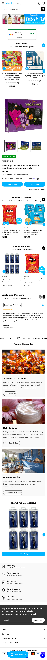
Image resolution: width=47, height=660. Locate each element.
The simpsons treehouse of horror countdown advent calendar (20, 166)
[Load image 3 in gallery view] (36, 146)
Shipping (5, 174)
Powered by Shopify (30, 650)
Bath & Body (23, 554)
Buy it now (35, 184)
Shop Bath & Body (12, 443)
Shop (4, 629)
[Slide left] (3, 71)
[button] (3, 3)
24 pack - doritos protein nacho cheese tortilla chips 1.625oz (12, 232)
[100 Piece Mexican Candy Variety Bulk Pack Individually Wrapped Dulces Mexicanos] (12, 60)
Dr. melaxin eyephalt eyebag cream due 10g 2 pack (35, 76)
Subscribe (38, 620)
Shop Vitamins (10, 393)
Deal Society (20, 650)
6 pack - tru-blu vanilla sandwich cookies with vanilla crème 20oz (33, 232)
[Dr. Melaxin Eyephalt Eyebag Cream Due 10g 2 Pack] (34, 60)
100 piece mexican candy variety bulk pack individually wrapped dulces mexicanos (12, 77)
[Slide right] (44, 71)
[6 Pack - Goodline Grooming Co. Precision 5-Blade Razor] (12, 263)
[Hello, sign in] (38, 3)
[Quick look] (27, 223)
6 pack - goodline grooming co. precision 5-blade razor (12, 281)
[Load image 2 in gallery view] (23, 146)
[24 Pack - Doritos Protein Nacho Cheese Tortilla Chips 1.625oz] (12, 214)
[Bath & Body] (23, 529)
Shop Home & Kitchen (13, 492)
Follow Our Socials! (10, 642)
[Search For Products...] (43, 9)
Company (6, 634)
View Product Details (37, 189)
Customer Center (9, 638)
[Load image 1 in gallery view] (10, 146)
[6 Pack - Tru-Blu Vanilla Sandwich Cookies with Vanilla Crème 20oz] (34, 214)
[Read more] (43, 45)
